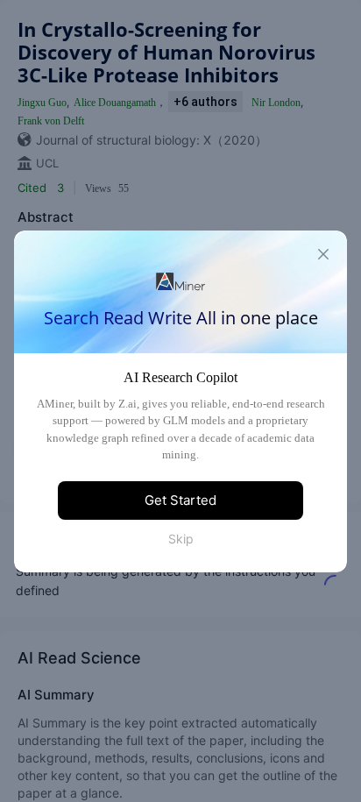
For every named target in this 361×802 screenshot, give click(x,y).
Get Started (180, 500)
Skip (181, 538)
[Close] (323, 254)
